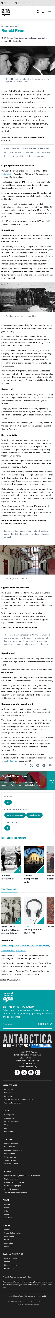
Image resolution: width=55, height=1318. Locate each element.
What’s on (10, 1085)
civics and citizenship (15, 815)
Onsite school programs (13, 1185)
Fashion (7, 1204)
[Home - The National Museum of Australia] (5, 12)
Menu (49, 11)
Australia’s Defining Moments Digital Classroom (22, 1175)
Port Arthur (12, 760)
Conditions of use (16, 1296)
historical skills (34, 815)
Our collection (9, 1147)
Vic (8, 802)
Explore (8, 1139)
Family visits (9, 1096)
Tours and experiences (13, 1103)
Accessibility (9, 1118)
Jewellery (8, 1218)
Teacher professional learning (15, 1192)
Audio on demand (11, 1163)
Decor (6, 1207)
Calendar (7, 1092)
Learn (7, 1171)
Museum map (9, 1131)
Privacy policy (30, 1296)
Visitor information (11, 1121)
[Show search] (38, 12)
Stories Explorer (10, 1160)
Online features (10, 1157)
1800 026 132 (32, 1051)
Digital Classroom (14, 776)
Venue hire (8, 1246)
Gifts (6, 1211)
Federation (6, 173)
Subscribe (43, 1024)
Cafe (6, 1128)
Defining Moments (9, 26)
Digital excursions (11, 1179)
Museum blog (9, 1153)
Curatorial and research (13, 1150)
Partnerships (9, 1268)
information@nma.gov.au (30, 1054)
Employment (9, 1236)
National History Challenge (14, 1182)
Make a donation (10, 1258)
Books (6, 1214)
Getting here (9, 1114)
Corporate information (12, 1233)
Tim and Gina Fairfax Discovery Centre (18, 1099)
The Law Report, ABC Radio (13, 950)
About (7, 1225)
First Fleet (29, 170)
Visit (6, 1110)
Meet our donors (10, 1265)
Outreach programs (11, 1189)
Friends (7, 1261)
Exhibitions (8, 1089)
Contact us (8, 1229)
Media (6, 1239)
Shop (6, 1125)
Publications (9, 1243)
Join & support (13, 1254)
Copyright (42, 1296)
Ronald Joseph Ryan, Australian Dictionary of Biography (25, 945)
